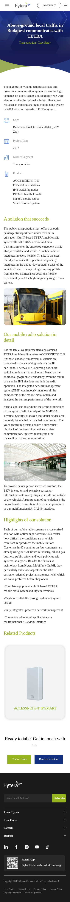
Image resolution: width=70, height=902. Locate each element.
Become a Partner (48, 759)
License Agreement (33, 892)
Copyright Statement (12, 892)
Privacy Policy (40, 889)
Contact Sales (19, 759)
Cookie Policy (56, 889)
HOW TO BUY (49, 5)
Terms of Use (24, 889)
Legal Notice (9, 889)
